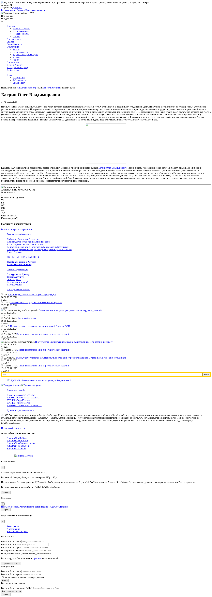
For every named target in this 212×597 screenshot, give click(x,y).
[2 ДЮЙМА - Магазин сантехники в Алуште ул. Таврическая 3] (39, 380)
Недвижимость (20, 52)
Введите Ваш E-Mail (11, 544)
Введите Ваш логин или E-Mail (16, 588)
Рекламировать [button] (8, 10)
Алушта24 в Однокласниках (21, 443)
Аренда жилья (14, 39)
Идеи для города (21, 31)
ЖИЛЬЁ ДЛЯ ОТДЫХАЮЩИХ (23, 257)
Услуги (16, 57)
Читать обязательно (27, 318)
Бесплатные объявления (19, 234)
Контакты (20, 428)
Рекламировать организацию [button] (33, 506)
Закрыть (6, 492)
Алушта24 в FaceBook (18, 446)
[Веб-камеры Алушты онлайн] (31, 385)
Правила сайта (8, 428)
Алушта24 (6, 189)
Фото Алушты (14, 279)
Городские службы (16, 390)
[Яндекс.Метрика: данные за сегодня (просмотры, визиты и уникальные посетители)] (23, 455)
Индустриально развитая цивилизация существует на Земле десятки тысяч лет (73, 342)
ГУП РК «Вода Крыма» (18, 400)
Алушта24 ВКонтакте (17, 440)
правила (37, 558)
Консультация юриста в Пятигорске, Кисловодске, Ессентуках (38, 247)
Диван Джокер (14, 252)
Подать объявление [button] (58, 506)
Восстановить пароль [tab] (17, 531)
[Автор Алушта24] (10, 187)
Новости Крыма (21, 34)
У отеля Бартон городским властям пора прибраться (36, 302)
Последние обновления (18, 289)
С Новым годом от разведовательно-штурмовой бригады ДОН (39, 326)
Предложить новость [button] (35, 10)
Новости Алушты (21, 28)
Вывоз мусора (21, 395)
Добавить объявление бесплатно (23, 239)
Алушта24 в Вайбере (17, 438)
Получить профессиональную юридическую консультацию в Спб (39, 249)
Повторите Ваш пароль (12, 550)
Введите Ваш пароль (11, 547)
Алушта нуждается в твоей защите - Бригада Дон (32, 294)
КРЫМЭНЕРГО (23, 397)
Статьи (16, 36)
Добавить (17, 7)
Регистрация (19, 77)
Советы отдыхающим (17, 269)
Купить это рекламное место (21, 410)
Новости (11, 26)
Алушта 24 (6, 7)
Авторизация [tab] (13, 529)
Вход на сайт (19, 83)
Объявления (13, 47)
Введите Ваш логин (11, 541)
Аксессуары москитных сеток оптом (25, 244)
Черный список (14, 44)
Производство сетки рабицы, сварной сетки (28, 242)
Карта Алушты (14, 284)
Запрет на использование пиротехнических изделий (43, 334)
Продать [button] (21, 10)
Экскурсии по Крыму (17, 67)
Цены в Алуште (15, 65)
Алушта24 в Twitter (16, 448)
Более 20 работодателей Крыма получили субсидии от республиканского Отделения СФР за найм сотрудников (71, 357)
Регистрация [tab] (13, 526)
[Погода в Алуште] (11, 385)
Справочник (13, 62)
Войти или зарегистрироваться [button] (16, 229)
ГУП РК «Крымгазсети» (19, 403)
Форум (10, 41)
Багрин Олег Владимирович (112, 168)
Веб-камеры (13, 70)
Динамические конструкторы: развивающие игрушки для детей (70, 310)
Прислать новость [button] (10, 506)
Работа (16, 49)
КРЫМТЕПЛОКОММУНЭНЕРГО (24, 405)
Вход (9, 75)
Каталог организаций (17, 282)
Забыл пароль (19, 80)
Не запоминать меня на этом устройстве (24, 577)
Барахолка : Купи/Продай (25, 54)
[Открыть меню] (2, 21)
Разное (16, 60)
